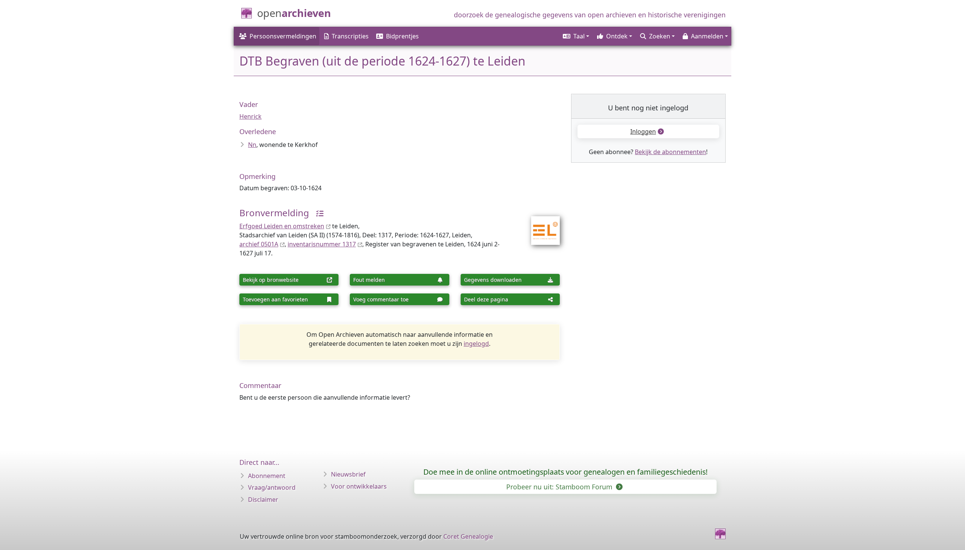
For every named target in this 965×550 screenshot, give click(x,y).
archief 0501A (258, 244)
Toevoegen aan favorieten (275, 299)
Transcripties (350, 36)
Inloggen (643, 131)
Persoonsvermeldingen (283, 36)
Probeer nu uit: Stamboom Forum (560, 486)
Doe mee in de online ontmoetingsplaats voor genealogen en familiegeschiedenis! (565, 472)
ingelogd (476, 343)
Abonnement (266, 476)
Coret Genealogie (468, 536)
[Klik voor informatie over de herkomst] (317, 212)
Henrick (250, 116)
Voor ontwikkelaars (359, 486)
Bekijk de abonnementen (670, 152)
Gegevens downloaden (493, 279)
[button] (575, 36)
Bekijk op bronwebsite (271, 279)
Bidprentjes (402, 36)
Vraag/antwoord (272, 487)
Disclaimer (263, 499)
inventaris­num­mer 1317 (322, 244)
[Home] (720, 534)
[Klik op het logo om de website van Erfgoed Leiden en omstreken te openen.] (541, 226)
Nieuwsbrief (348, 474)
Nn (252, 145)
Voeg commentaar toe (381, 299)
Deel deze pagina (486, 299)
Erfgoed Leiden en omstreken (281, 226)
